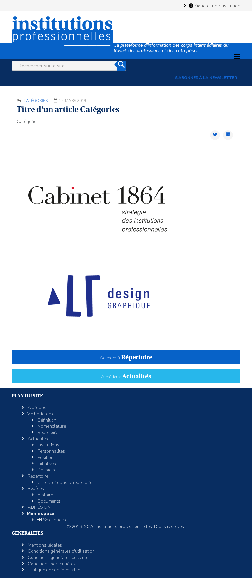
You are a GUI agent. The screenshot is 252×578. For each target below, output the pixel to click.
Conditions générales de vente (57, 557)
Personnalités (50, 451)
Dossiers (45, 470)
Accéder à (126, 358)
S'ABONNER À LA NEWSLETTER (206, 77)
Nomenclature (51, 426)
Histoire (44, 495)
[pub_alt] (126, 295)
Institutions (47, 445)
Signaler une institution (216, 6)
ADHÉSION (39, 507)
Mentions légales (44, 545)
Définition (46, 420)
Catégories (35, 100)
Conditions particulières (51, 564)
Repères (35, 488)
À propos (36, 407)
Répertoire (47, 432)
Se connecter (55, 520)
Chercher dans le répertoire (64, 482)
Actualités (37, 439)
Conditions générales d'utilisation (61, 551)
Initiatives (46, 464)
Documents (48, 501)
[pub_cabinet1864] (126, 202)
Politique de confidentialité (53, 570)
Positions (46, 457)
